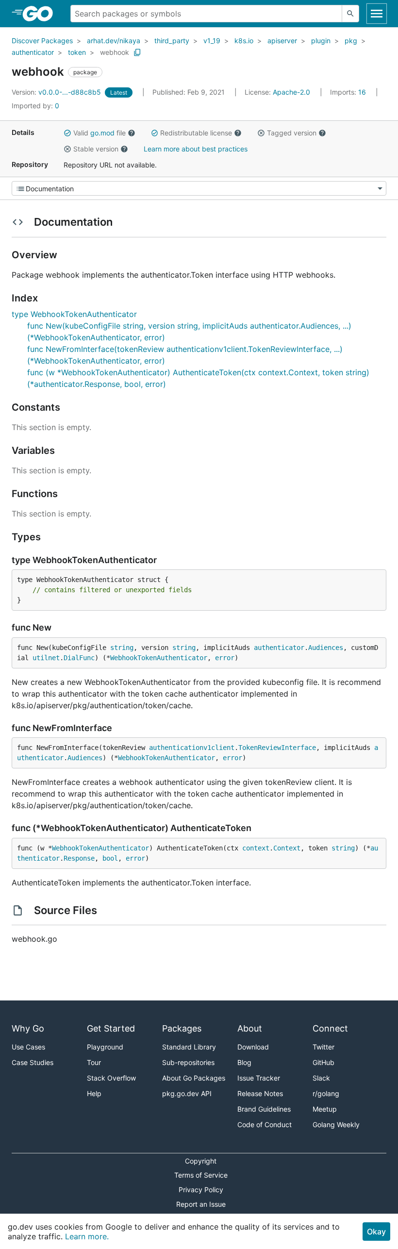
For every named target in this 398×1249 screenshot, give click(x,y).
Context (286, 848)
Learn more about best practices (196, 149)
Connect (330, 1028)
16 (349, 92)
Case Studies (32, 1062)
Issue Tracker (258, 1078)
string (121, 647)
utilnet (46, 658)
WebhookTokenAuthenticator (158, 658)
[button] (67, 133)
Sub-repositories (188, 1062)
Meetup (325, 1109)
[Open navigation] (376, 13)
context (255, 848)
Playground (105, 1047)
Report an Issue (201, 1204)
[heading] (41, 13)
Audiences (325, 647)
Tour (94, 1062)
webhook (114, 52)
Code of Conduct (264, 1124)
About (249, 1028)
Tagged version (291, 133)
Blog (244, 1062)
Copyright (200, 1161)
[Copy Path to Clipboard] (137, 52)
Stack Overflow (111, 1078)
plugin (321, 40)
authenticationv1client (191, 747)
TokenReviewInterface (277, 747)
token (77, 52)
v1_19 (211, 40)
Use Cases (28, 1047)
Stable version (95, 149)
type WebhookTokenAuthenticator (74, 314)
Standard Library (189, 1047)
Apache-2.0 (291, 92)
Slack (321, 1078)
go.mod (102, 133)
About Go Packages (193, 1078)
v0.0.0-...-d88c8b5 (57, 92)
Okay (376, 1231)
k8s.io (243, 40)
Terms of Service (201, 1175)
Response (79, 858)
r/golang (326, 1093)
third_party (171, 40)
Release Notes (260, 1093)
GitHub (323, 1062)
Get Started (111, 1028)
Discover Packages (42, 40)
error (224, 658)
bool (110, 858)
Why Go (28, 1028)
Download (253, 1047)
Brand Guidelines (264, 1109)
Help (94, 1093)
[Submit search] (350, 13)
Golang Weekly (336, 1124)
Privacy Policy (201, 1189)
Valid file (99, 133)
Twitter (323, 1047)
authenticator (33, 52)
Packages (181, 1028)
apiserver (282, 40)
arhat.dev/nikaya (113, 40)
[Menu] (199, 188)
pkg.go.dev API (187, 1093)
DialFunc (79, 658)
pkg (351, 40)
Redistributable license (196, 133)
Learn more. (87, 1236)
